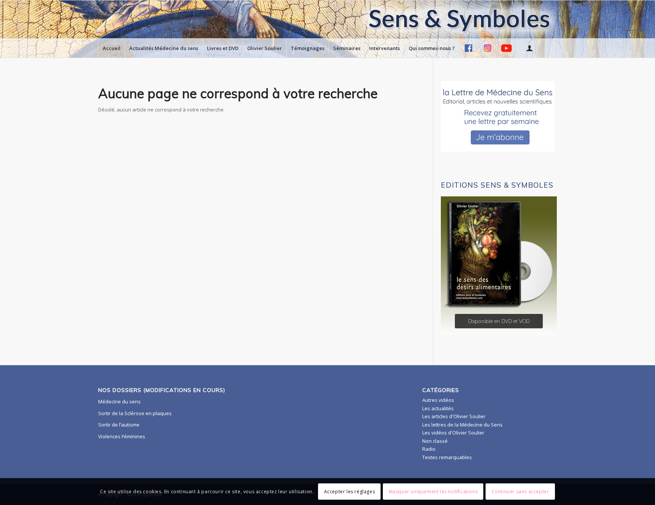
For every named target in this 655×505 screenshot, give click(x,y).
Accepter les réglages (349, 491)
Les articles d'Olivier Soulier (454, 416)
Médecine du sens (119, 401)
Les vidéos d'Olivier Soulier (453, 432)
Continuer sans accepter (520, 491)
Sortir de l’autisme (118, 424)
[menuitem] (111, 48)
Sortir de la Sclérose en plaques (135, 413)
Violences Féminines (121, 436)
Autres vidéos (438, 400)
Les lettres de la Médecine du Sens (462, 424)
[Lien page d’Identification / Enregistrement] (529, 48)
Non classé (435, 441)
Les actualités (438, 408)
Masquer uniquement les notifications (433, 491)
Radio (429, 448)
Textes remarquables (447, 457)
